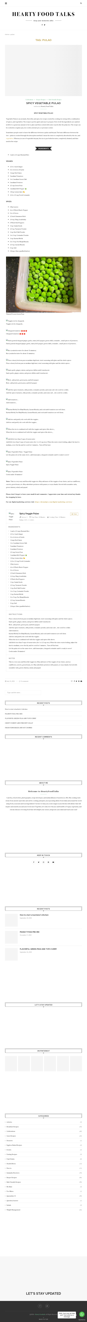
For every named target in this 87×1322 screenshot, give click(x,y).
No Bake (44, 1187)
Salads (44, 1205)
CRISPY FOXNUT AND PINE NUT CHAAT (19, 723)
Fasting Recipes (44, 1154)
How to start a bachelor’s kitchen (16, 709)
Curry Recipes (44, 1136)
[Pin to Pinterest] (78, 681)
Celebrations (29, 100)
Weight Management (44, 1210)
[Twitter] (44, 25)
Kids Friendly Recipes (55, 100)
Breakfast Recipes (44, 1127)
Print (75, 514)
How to (44, 1168)
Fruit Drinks (44, 1159)
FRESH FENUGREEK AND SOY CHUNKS (18, 728)
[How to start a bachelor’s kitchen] (11, 920)
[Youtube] (53, 862)
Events (44, 1150)
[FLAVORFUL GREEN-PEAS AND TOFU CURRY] (11, 954)
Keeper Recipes (41, 100)
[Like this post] (71, 681)
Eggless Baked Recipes (44, 1145)
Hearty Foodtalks (40, 1314)
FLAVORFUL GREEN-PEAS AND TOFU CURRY (20, 718)
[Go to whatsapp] (82, 1314)
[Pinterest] (48, 862)
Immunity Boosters (44, 1173)
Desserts (44, 1141)
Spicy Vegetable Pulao (43, 103)
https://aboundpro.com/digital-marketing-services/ (53, 502)
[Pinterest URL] (11, 1063)
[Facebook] (42, 25)
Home (7, 34)
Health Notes (44, 1164)
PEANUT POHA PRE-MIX (13, 714)
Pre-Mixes (44, 1191)
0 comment (24, 681)
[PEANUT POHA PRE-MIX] (11, 937)
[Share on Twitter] (76, 681)
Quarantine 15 (44, 1196)
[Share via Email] (81, 681)
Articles (44, 1122)
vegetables (9, 138)
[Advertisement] (43, 760)
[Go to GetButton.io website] (82, 1320)
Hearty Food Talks (47, 106)
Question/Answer (44, 1201)
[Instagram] (43, 862)
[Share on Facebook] (74, 681)
